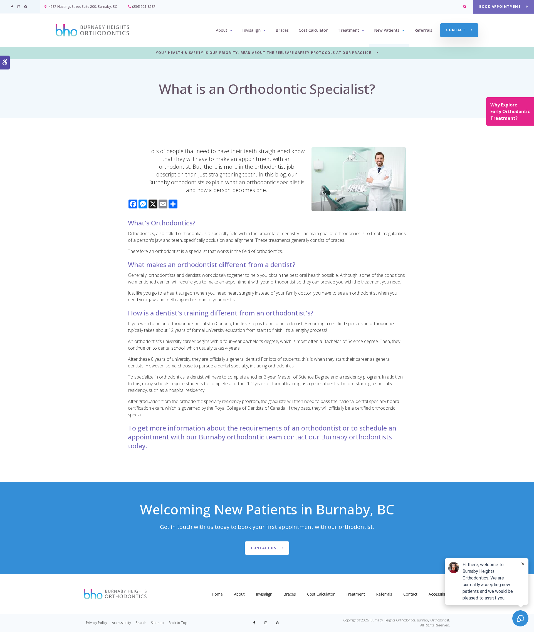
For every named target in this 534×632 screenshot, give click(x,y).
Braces (282, 30)
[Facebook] (255, 623)
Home (217, 594)
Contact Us (263, 548)
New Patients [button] (386, 30)
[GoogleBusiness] (276, 623)
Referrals (423, 30)
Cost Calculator (313, 30)
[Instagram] (265, 623)
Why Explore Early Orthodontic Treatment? (510, 111)
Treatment (355, 594)
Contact (455, 30)
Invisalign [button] (251, 30)
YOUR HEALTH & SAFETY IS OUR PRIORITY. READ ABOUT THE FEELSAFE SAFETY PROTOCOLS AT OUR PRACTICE (263, 53)
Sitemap (157, 622)
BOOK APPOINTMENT (500, 6)
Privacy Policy (96, 622)
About (239, 594)
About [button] (221, 30)
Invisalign (264, 594)
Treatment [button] (348, 30)
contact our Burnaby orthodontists (338, 436)
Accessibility (439, 594)
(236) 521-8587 (143, 6)
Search (141, 622)
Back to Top (178, 622)
